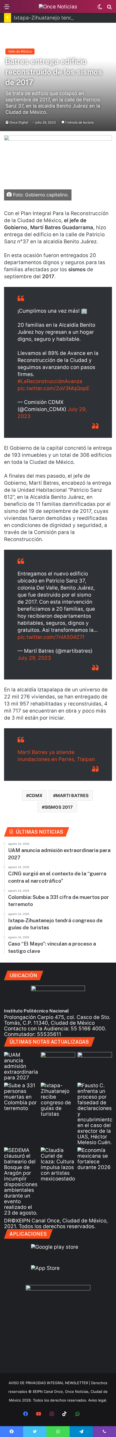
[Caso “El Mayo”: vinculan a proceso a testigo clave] (94, 1114)
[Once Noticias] (58, 6)
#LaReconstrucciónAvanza (50, 381)
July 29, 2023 (34, 658)
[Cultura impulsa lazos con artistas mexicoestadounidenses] (58, 1164)
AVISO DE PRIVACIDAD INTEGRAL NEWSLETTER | (50, 1383)
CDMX (35, 795)
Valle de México (20, 51)
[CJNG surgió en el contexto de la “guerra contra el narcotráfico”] (94, 1062)
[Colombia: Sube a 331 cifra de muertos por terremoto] (21, 1097)
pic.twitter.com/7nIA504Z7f (51, 637)
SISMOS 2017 (59, 807)
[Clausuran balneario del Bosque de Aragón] (21, 1181)
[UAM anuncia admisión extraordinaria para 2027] (21, 1066)
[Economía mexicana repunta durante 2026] (94, 1158)
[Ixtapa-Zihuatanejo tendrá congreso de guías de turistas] (58, 1100)
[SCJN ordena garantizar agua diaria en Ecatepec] (58, 1062)
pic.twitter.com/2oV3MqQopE (53, 388)
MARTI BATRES (72, 795)
